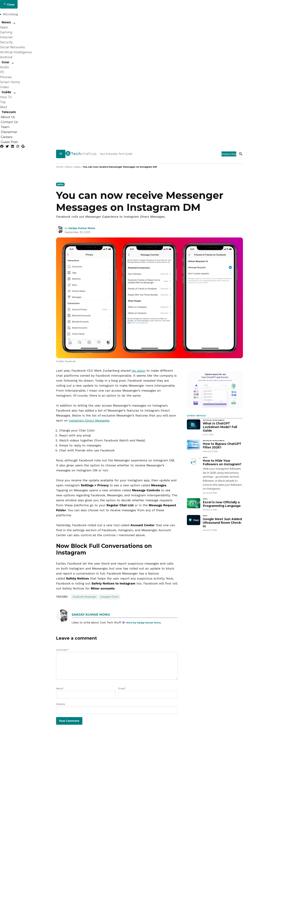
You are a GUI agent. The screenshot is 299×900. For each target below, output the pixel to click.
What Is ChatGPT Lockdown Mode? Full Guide (220, 426)
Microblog (10, 14)
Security (6, 42)
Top (3, 102)
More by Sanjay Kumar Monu (143, 622)
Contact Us (9, 122)
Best (3, 107)
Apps (4, 27)
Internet (6, 37)
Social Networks (12, 47)
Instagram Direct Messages (89, 420)
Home (59, 166)
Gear (5, 62)
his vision (138, 370)
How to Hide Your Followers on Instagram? (222, 462)
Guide (6, 92)
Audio (4, 67)
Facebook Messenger (84, 596)
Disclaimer (9, 132)
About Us (8, 117)
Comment (62, 650)
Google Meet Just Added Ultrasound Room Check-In (222, 522)
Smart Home (10, 82)
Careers (6, 137)
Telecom (9, 112)
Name (60, 688)
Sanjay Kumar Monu (81, 228)
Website (60, 704)
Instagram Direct (109, 596)
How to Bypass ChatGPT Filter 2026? (222, 445)
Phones (6, 77)
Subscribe (228, 154)
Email (122, 688)
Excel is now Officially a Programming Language (222, 504)
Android (6, 57)
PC (2, 72)
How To (6, 97)
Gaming (6, 32)
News (6, 22)
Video (4, 87)
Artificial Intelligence (16, 52)
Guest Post (9, 142)
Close (10, 4)
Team (5, 127)
